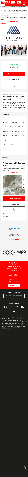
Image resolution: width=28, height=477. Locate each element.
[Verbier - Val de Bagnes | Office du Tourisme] (14, 3)
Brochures (6, 318)
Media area (15, 323)
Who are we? (6, 328)
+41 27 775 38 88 (14, 281)
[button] (14, 33)
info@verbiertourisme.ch (14, 279)
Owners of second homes (10, 320)
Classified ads (6, 323)
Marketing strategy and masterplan (13, 326)
